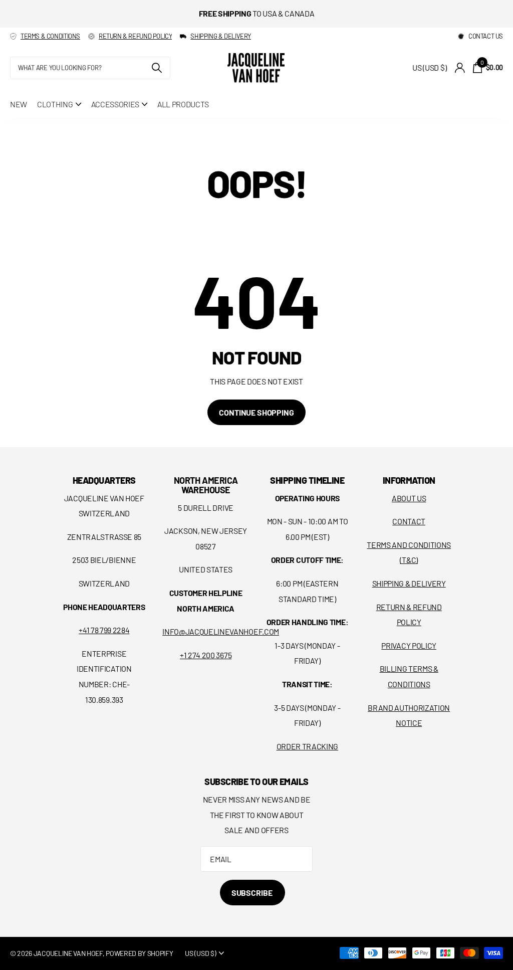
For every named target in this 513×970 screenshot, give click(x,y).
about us (409, 498)
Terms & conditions (50, 36)
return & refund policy (135, 36)
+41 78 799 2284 (104, 630)
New (18, 104)
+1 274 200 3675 (205, 655)
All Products (183, 104)
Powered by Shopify (139, 953)
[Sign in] (459, 68)
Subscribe (252, 892)
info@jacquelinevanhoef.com (220, 631)
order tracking (308, 746)
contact (408, 521)
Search (156, 68)
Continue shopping (256, 412)
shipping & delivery (220, 36)
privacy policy (408, 645)
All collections (59, 104)
